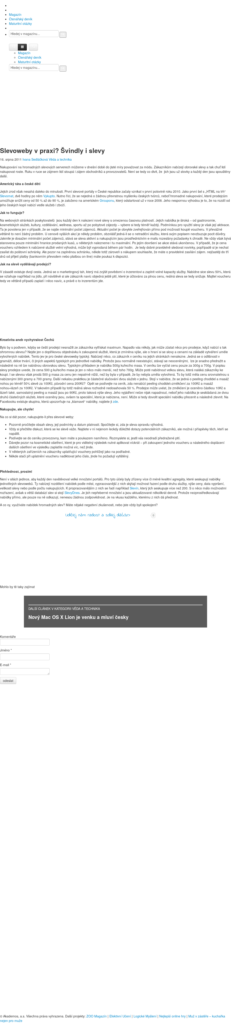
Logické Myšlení (145, 1016)
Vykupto (49, 196)
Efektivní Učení (120, 1016)
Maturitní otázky (20, 23)
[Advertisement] (115, 112)
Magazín (15, 14)
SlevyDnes (72, 492)
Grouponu (107, 200)
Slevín (134, 488)
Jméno (6, 650)
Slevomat (6, 196)
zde (115, 401)
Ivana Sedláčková (35, 159)
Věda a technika (60, 159)
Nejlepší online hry (172, 1016)
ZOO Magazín (96, 1016)
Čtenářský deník (20, 19)
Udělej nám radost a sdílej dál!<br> (97, 515)
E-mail (5, 664)
